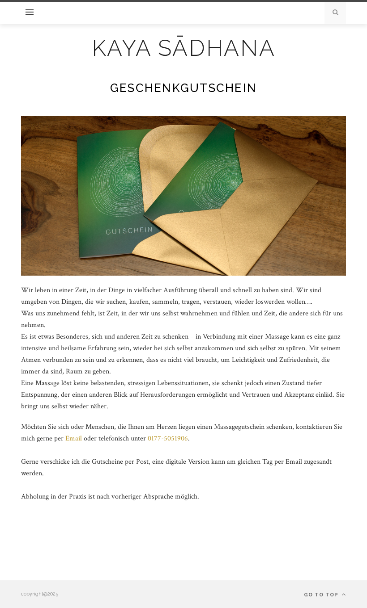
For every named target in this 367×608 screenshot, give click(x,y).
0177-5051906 (168, 438)
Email (74, 438)
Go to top (322, 595)
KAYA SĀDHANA (184, 48)
